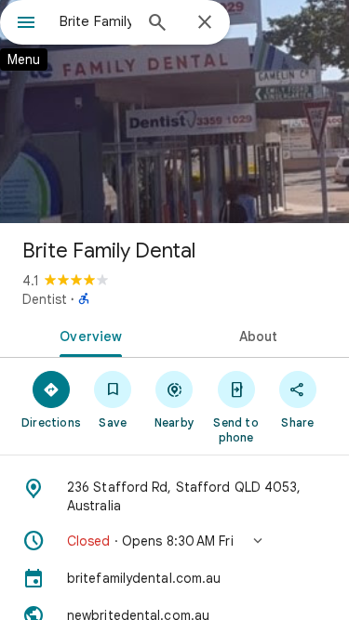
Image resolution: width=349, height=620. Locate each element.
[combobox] (95, 21)
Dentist (44, 299)
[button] (174, 541)
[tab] (87, 334)
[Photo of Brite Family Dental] (174, 111)
